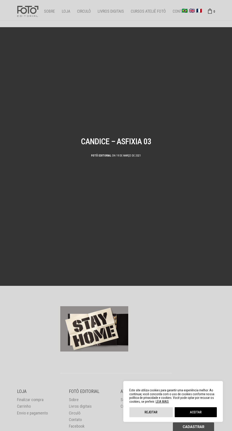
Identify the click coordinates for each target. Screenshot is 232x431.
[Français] (199, 11)
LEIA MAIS (162, 401)
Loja (66, 11)
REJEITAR (151, 412)
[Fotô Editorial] (28, 11)
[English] (192, 11)
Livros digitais (111, 11)
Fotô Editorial (101, 155)
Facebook (77, 426)
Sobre (49, 11)
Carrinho (24, 406)
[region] (173, 401)
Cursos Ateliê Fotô (148, 11)
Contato (180, 11)
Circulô (84, 11)
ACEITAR (196, 412)
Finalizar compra (30, 399)
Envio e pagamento (32, 413)
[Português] (184, 11)
